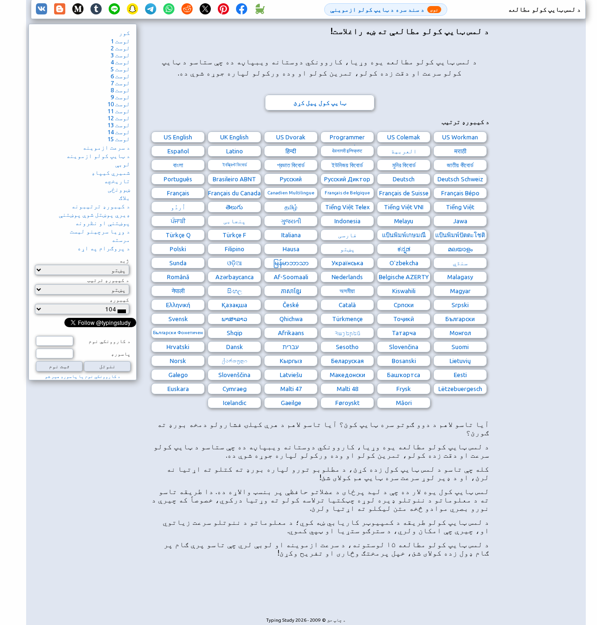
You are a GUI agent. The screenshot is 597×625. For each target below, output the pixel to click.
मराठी (460, 151)
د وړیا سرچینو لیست (100, 231)
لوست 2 (120, 48)
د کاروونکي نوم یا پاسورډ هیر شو (82, 376)
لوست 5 (120, 69)
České (291, 305)
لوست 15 (118, 139)
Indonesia (347, 221)
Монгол (460, 333)
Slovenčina (403, 346)
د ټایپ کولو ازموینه (98, 155)
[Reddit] (187, 9)
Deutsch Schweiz (460, 179)
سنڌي (460, 263)
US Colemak (403, 137)
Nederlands (347, 277)
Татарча (404, 333)
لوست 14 (118, 132)
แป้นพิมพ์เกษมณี (404, 235)
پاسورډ (121, 354)
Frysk (403, 388)
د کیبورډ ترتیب (108, 280)
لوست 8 (120, 90)
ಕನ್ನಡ (403, 249)
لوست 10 (118, 104)
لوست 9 (120, 97)
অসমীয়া (347, 291)
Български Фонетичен (178, 332)
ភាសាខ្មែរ (291, 291)
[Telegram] (150, 9)
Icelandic (234, 402)
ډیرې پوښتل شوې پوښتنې (94, 214)
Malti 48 (347, 388)
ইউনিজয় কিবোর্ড (347, 165)
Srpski (460, 305)
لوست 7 (120, 83)
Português (178, 179)
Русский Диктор (347, 179)
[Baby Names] (259, 9)
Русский (291, 179)
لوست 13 (118, 125)
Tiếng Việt (460, 207)
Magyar (460, 291)
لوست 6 (120, 76)
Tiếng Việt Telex (347, 207)
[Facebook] (241, 9)
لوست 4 (120, 62)
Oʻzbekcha (403, 263)
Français (178, 193)
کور (124, 32)
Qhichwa (291, 319)
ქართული (235, 360)
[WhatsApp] (168, 9)
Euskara (178, 388)
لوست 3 (120, 55)
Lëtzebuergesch (460, 388)
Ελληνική (178, 305)
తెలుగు (234, 207)
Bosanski (404, 360)
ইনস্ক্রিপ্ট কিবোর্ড (234, 164)
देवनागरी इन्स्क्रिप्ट (347, 150)
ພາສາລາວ (234, 319)
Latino (234, 151)
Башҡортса (403, 374)
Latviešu (291, 374)
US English (178, 137)
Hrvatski (178, 346)
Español (178, 151)
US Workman (460, 137)
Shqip (235, 333)
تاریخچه (117, 181)
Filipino (234, 249)
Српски (404, 305)
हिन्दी (290, 151)
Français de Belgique (347, 192)
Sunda (178, 263)
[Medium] (77, 9)
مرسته (120, 239)
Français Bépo (460, 193)
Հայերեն (347, 333)
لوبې (122, 164)
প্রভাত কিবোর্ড (291, 165)
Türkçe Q (178, 235)
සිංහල (234, 291)
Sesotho (347, 346)
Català (347, 305)
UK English (234, 137)
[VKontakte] (41, 9)
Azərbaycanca (234, 277)
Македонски (347, 374)
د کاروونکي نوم (110, 341)
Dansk (234, 346)
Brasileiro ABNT (234, 179)
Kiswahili (404, 291)
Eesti (460, 374)
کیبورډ (119, 299)
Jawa (460, 221)
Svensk (178, 319)
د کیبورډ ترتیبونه (100, 206)
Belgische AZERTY (404, 277)
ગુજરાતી (291, 221)
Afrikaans (291, 333)
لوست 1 (120, 41)
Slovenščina (234, 374)
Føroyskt (347, 402)
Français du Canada (234, 193)
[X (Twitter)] (205, 9)
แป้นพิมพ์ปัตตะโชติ (460, 235)
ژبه (124, 260)
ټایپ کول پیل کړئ (319, 102)
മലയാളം (460, 249)
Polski (178, 249)
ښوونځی (119, 189)
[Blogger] (59, 9)
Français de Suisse (404, 193)
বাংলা (178, 165)
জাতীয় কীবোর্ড (460, 165)
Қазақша (234, 305)
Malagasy (460, 277)
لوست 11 (118, 111)
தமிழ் (291, 207)
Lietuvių (460, 360)
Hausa (291, 249)
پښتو (347, 249)
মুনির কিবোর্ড (404, 165)
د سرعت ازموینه (106, 147)
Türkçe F (234, 235)
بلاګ (124, 197)
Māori (404, 402)
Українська (347, 263)
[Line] (114, 9)
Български (460, 319)
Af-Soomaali (291, 277)
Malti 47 (291, 388)
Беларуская (347, 360)
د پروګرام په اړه (103, 248)
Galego (178, 374)
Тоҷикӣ (403, 319)
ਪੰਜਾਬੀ (178, 221)
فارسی (347, 235)
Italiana (291, 235)
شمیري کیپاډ (110, 172)
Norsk (178, 360)
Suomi (460, 346)
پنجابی (234, 221)
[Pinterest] (223, 9)
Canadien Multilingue (290, 192)
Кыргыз (291, 360)
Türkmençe (347, 319)
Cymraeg (234, 388)
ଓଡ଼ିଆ (234, 263)
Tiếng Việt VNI (403, 207)
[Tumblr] (96, 9)
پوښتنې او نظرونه (102, 223)
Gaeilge (291, 402)
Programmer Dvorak (347, 138)
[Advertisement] (319, 592)
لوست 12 (118, 118)
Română (178, 277)
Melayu (403, 221)
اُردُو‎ (178, 207)
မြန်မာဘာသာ (291, 263)
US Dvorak (290, 137)
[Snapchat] (132, 9)
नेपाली (178, 291)
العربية (404, 151)
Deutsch (404, 179)
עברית (291, 346)
